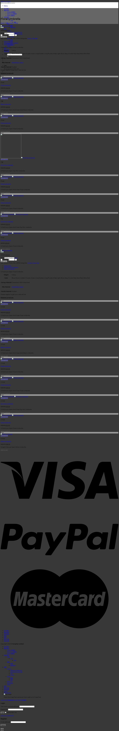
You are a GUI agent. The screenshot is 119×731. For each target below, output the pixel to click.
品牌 (5, 29)
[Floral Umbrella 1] (6, 26)
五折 (15, 660)
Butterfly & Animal (16, 672)
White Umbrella (6, 441)
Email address (5, 722)
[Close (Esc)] (1, 728)
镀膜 (11, 664)
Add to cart (3, 36)
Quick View (4, 79)
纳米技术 (13, 27)
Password (4, 709)
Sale (37, 263)
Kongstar (10, 683)
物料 (8, 24)
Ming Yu (9, 681)
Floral (12, 37)
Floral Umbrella (6, 85)
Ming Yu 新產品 (12, 14)
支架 (8, 657)
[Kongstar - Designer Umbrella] (8, 3)
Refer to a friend (9, 44)
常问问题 (6, 51)
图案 (11, 40)
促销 (36, 38)
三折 (11, 20)
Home (3, 23)
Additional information (11, 43)
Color (2, 33)
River (8, 676)
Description (7, 41)
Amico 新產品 (11, 12)
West (8, 46)
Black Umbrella (6, 104)
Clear (16, 33)
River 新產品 (11, 15)
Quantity (5, 35)
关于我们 (6, 8)
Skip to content (6, 1)
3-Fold (29, 263)
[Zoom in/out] (3, 728)
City (11, 673)
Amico (11, 23)
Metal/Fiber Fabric (17, 62)
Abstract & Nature (16, 32)
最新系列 (6, 10)
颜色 (11, 42)
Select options (5, 94)
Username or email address (10, 706)
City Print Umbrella (7, 165)
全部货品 (6, 17)
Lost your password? (7, 715)
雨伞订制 (6, 639)
